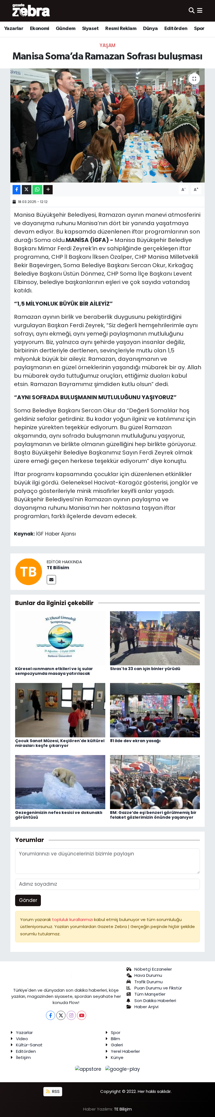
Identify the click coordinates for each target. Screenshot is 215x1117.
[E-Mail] (51, 579)
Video (22, 1039)
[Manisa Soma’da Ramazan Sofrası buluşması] (107, 125)
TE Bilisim (58, 567)
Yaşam (107, 45)
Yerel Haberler (125, 1051)
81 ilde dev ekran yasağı (135, 741)
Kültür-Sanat (29, 1045)
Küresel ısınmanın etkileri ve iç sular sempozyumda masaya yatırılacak (54, 671)
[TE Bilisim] (28, 571)
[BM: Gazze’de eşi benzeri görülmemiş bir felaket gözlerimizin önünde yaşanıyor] (155, 781)
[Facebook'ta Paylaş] (16, 189)
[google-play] (122, 1068)
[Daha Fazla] (48, 189)
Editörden (176, 28)
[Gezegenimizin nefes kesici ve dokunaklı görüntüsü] (60, 781)
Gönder (28, 900)
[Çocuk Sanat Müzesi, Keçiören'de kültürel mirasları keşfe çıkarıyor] (60, 710)
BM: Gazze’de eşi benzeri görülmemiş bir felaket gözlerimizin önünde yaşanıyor (153, 815)
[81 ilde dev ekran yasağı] (155, 710)
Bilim (115, 1039)
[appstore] (89, 1068)
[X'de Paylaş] (26, 189)
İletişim (23, 1057)
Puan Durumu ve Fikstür (158, 988)
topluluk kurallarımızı (73, 919)
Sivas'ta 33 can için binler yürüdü (145, 668)
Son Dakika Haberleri (155, 1000)
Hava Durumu (148, 975)
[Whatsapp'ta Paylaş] (37, 189)
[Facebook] (50, 1015)
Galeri (117, 1045)
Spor (199, 28)
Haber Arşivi (146, 1007)
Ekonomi (39, 28)
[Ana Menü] (199, 10)
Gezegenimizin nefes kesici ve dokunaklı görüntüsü (58, 815)
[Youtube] (81, 1015)
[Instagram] (71, 1015)
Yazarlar (13, 28)
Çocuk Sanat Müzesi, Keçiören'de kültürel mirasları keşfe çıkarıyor (59, 743)
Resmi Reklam (120, 28)
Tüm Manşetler (149, 994)
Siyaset (90, 28)
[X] (61, 1015)
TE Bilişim (123, 1109)
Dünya (150, 28)
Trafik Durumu (148, 982)
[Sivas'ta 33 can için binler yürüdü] (155, 637)
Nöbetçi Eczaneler (153, 969)
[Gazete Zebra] (31, 10)
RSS (55, 1091)
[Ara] (192, 10)
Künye (117, 1057)
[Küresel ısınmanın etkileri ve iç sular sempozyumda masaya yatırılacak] (60, 637)
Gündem (65, 28)
